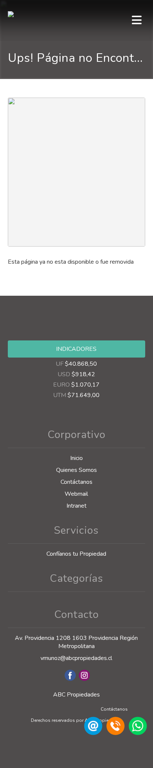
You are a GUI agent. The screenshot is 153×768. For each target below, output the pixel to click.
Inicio (76, 458)
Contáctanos (76, 482)
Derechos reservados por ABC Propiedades (76, 720)
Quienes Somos (76, 470)
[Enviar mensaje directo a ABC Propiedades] (136, 733)
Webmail (76, 494)
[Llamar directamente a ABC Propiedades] (114, 733)
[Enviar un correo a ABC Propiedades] (92, 733)
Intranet (76, 506)
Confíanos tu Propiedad (76, 554)
